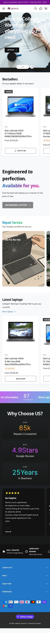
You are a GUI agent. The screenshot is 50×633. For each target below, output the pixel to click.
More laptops (7, 311)
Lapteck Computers (21, 623)
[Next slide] (27, 67)
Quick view (20, 379)
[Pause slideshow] (32, 67)
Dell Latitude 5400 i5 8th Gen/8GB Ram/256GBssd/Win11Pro (18, 361)
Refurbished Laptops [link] (16, 205)
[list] (25, 259)
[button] (3, 8)
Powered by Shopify (34, 623)
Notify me (21, 151)
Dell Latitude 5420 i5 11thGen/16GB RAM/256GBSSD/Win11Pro (18, 133)
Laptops (10, 50)
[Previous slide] (18, 67)
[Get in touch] (40, 8)
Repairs (27, 50)
